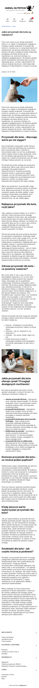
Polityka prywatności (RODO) (11, 664)
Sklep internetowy (17, 685)
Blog (14, 26)
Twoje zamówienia (8, 637)
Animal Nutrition (6, 26)
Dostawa (4, 653)
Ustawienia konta (7, 639)
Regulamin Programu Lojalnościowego (14, 666)
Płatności (5, 649)
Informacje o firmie (8, 674)
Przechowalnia (6, 641)
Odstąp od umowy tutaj (9, 651)
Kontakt (4, 676)
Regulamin (5, 662)
